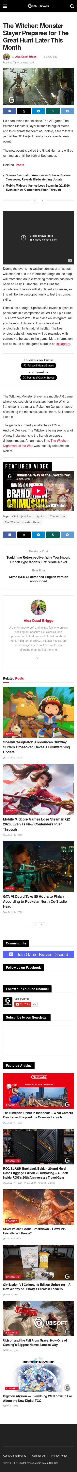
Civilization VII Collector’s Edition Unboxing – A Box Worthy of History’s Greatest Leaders (36, 1286)
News (9, 734)
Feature (11, 1105)
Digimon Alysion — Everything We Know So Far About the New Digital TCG (37, 1398)
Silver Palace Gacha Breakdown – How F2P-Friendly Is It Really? (34, 1231)
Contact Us (38, 1455)
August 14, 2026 (14, 1122)
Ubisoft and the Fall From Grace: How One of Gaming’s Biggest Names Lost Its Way (35, 1342)
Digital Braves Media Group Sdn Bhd (38, 1462)
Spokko (41, 516)
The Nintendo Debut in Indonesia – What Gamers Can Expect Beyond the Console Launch (38, 1114)
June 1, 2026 (11, 1294)
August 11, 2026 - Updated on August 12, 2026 (30, 1182)
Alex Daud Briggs (26, 56)
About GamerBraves (14, 1455)
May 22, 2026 (11, 1350)
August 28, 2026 (14, 757)
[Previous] (35, 200)
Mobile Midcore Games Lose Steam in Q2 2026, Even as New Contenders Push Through (38, 187)
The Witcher (57, 516)
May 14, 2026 (11, 1406)
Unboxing (12, 1160)
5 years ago (50, 56)
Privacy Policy (59, 1455)
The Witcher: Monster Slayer (22, 522)
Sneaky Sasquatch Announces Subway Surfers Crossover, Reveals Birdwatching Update (38, 177)
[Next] (42, 200)
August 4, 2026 (13, 1238)
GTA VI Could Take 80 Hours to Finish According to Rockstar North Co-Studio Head (35, 901)
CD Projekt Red (22, 516)
